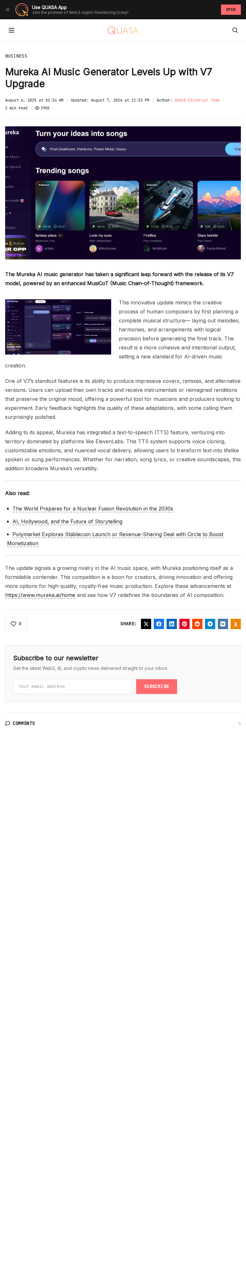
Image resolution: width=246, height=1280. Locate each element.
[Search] (235, 30)
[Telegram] (210, 624)
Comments (24, 723)
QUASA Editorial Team (197, 100)
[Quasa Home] (123, 30)
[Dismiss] (8, 10)
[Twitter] (146, 624)
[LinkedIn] (172, 624)
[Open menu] (11, 30)
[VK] (223, 624)
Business (16, 56)
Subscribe (156, 686)
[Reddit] (197, 624)
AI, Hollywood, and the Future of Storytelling (67, 521)
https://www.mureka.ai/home (40, 595)
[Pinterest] (184, 624)
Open (231, 9)
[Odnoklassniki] (236, 624)
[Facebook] (159, 624)
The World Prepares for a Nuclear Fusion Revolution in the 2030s (92, 508)
